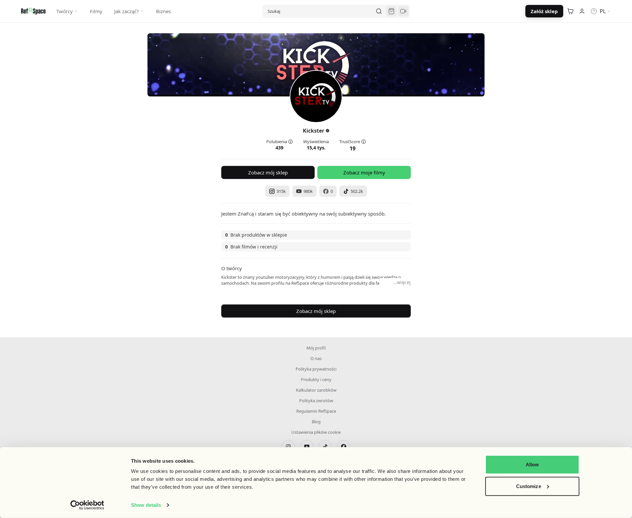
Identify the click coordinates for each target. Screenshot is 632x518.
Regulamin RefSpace (316, 411)
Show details (146, 505)
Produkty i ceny (316, 379)
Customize (528, 486)
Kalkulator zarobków (316, 390)
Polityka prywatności (316, 369)
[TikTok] (325, 446)
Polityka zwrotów (316, 400)
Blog (316, 422)
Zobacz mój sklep (268, 172)
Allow (532, 464)
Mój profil (316, 348)
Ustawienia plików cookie (316, 432)
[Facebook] (343, 446)
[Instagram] (288, 446)
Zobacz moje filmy (364, 172)
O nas (316, 358)
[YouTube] (306, 446)
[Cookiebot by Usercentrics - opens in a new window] (87, 505)
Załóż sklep (544, 11)
